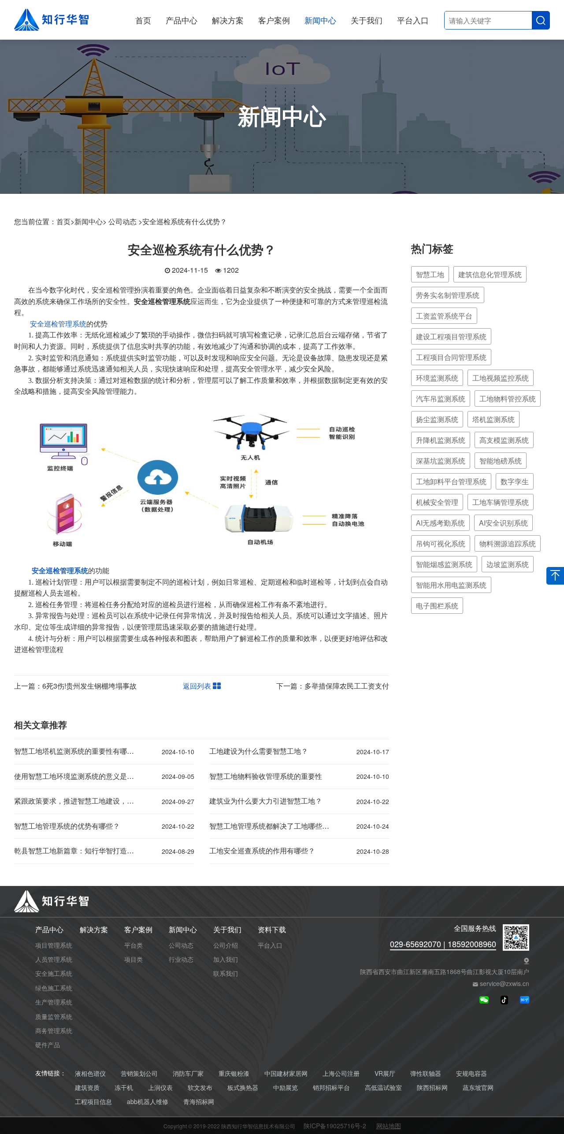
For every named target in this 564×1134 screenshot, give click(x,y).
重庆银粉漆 (234, 1073)
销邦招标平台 (331, 1087)
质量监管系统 (53, 1016)
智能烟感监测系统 (444, 564)
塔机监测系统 (493, 419)
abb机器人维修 (147, 1101)
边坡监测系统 (507, 564)
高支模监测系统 (504, 440)
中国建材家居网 (286, 1073)
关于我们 (366, 20)
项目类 (133, 959)
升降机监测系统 (440, 440)
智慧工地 (430, 274)
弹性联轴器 (425, 1073)
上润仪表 (160, 1087)
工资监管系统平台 (444, 316)
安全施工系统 (53, 973)
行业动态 (181, 959)
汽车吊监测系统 (440, 398)
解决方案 (228, 20)
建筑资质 (87, 1087)
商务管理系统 (53, 1030)
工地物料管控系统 (507, 398)
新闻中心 (320, 20)
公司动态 (181, 945)
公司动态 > (125, 221)
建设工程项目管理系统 (451, 336)
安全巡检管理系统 (58, 324)
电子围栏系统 (437, 605)
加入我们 (225, 959)
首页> (65, 221)
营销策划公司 (139, 1073)
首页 (143, 20)
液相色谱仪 (90, 1073)
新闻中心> (90, 221)
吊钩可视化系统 (440, 543)
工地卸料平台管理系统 (451, 481)
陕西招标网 (432, 1087)
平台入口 (413, 20)
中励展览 (285, 1087)
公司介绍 (225, 945)
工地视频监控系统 (500, 378)
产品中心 (181, 20)
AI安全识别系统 (503, 523)
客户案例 (274, 20)
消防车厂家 (188, 1073)
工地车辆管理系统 (500, 502)
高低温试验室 (383, 1087)
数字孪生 (515, 481)
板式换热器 (242, 1087)
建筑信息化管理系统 (490, 274)
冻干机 (124, 1087)
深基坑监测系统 (440, 461)
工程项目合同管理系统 (451, 357)
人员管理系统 (53, 959)
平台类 (133, 945)
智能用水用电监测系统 (451, 585)
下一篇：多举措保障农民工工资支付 (332, 686)
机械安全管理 (437, 502)
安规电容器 (471, 1073)
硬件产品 (47, 1044)
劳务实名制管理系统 (447, 295)
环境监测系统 (437, 378)
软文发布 (200, 1087)
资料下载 (272, 930)
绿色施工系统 (53, 987)
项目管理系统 (53, 945)
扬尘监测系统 (437, 419)
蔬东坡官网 (478, 1087)
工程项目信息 (93, 1101)
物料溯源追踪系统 (507, 543)
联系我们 (225, 973)
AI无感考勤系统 (440, 523)
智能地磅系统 (500, 461)
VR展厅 (385, 1073)
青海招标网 (198, 1101)
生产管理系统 (53, 1001)
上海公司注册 (341, 1073)
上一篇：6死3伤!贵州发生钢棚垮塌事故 (75, 686)
